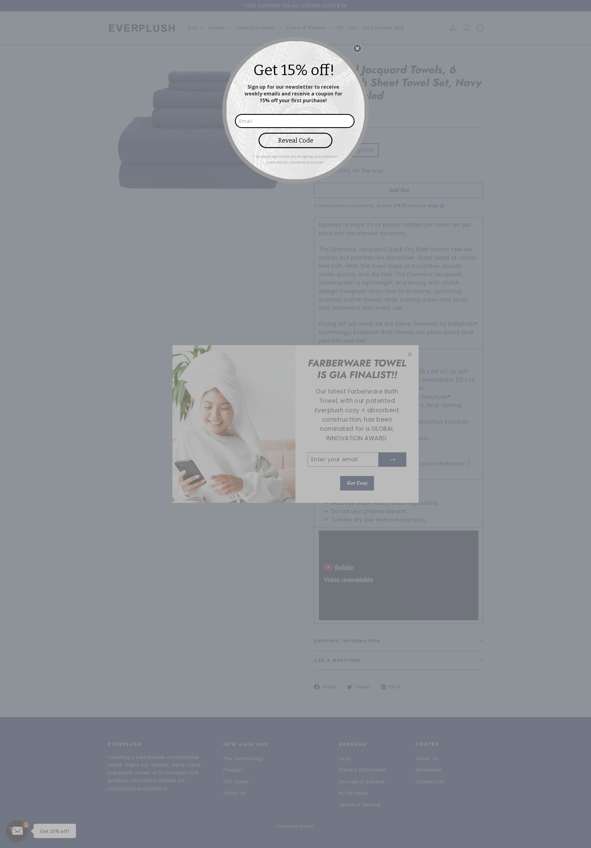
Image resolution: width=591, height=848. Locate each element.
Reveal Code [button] (295, 140)
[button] (357, 48)
